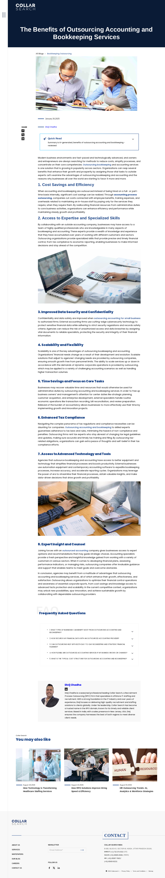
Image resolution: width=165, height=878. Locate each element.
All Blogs (40, 53)
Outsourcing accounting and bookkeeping (88, 427)
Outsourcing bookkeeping (97, 164)
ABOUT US (16, 845)
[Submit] (82, 850)
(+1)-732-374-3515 (117, 852)
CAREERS (15, 863)
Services (16, 850)
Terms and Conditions (139, 871)
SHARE (24, 127)
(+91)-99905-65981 (116, 855)
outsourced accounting (75, 550)
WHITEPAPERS (17, 854)
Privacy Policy (126, 871)
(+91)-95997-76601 (114, 858)
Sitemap (150, 871)
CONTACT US (17, 868)
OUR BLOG (16, 859)
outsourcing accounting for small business (117, 318)
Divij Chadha (51, 127)
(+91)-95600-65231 (110, 861)
